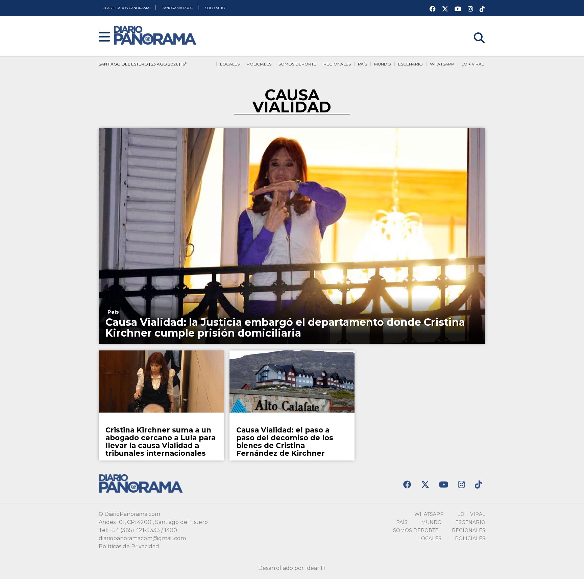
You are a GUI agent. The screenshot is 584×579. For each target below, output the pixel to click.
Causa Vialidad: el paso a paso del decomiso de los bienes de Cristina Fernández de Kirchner (284, 441)
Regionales (337, 64)
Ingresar (474, 29)
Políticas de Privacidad (129, 546)
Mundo (382, 64)
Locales (230, 64)
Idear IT (315, 568)
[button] (104, 37)
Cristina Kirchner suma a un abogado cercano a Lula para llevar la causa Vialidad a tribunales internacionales (160, 441)
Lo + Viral (472, 64)
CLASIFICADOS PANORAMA (126, 8)
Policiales (259, 64)
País (362, 64)
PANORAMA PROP (178, 8)
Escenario (410, 64)
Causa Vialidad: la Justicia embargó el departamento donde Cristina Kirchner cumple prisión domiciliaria (285, 327)
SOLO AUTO (215, 8)
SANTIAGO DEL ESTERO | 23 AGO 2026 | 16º (143, 64)
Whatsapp (442, 64)
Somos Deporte (297, 64)
